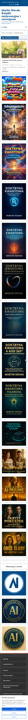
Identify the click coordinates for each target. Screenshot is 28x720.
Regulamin (5, 670)
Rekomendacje (6, 680)
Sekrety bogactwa (17, 54)
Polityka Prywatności (8, 675)
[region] (14, 707)
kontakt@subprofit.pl (8, 664)
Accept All (14, 709)
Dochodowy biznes (7, 54)
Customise (14, 713)
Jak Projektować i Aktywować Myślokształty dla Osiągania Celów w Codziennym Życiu (12, 2)
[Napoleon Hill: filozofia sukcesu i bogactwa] (14, 49)
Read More (4, 71)
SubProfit (5, 56)
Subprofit (6, 65)
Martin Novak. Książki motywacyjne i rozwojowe (11, 14)
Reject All (14, 717)
